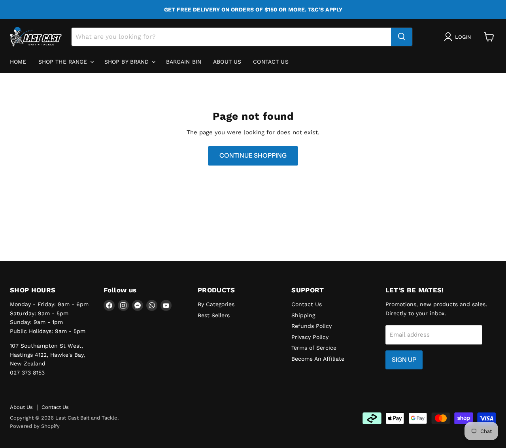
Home (18, 61)
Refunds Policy (311, 326)
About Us (21, 407)
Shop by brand (127, 61)
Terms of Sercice (313, 347)
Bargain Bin (184, 61)
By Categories (216, 304)
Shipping (303, 315)
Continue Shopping (253, 155)
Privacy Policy (310, 337)
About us (227, 61)
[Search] (401, 37)
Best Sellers (214, 315)
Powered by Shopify (35, 426)
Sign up (404, 359)
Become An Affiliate (317, 359)
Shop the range (63, 61)
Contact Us (270, 61)
